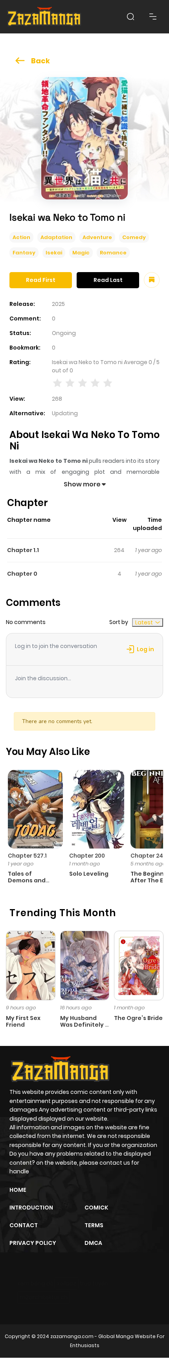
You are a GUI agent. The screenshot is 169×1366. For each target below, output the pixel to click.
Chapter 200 (87, 856)
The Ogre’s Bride (138, 1018)
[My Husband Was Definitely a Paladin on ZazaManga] (85, 965)
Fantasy (24, 252)
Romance (113, 252)
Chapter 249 (148, 856)
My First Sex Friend (23, 1021)
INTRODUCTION (31, 1207)
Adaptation (56, 237)
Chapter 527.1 (27, 856)
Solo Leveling (88, 874)
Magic (81, 252)
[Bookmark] (152, 280)
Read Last (108, 280)
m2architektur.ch (44, 1297)
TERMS (93, 1225)
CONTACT (23, 1225)
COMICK (96, 1207)
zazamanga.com (72, 1336)
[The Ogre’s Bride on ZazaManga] (138, 965)
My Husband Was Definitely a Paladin (84, 1024)
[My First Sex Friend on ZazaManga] (30, 965)
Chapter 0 (22, 574)
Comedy (134, 237)
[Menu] (153, 16)
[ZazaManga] (44, 16)
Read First (40, 280)
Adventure (97, 237)
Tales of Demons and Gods (27, 880)
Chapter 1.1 (23, 550)
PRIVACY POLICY (32, 1243)
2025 (58, 304)
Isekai (54, 252)
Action (21, 237)
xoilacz (66, 1283)
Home (17, 1190)
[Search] (130, 16)
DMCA (93, 1243)
